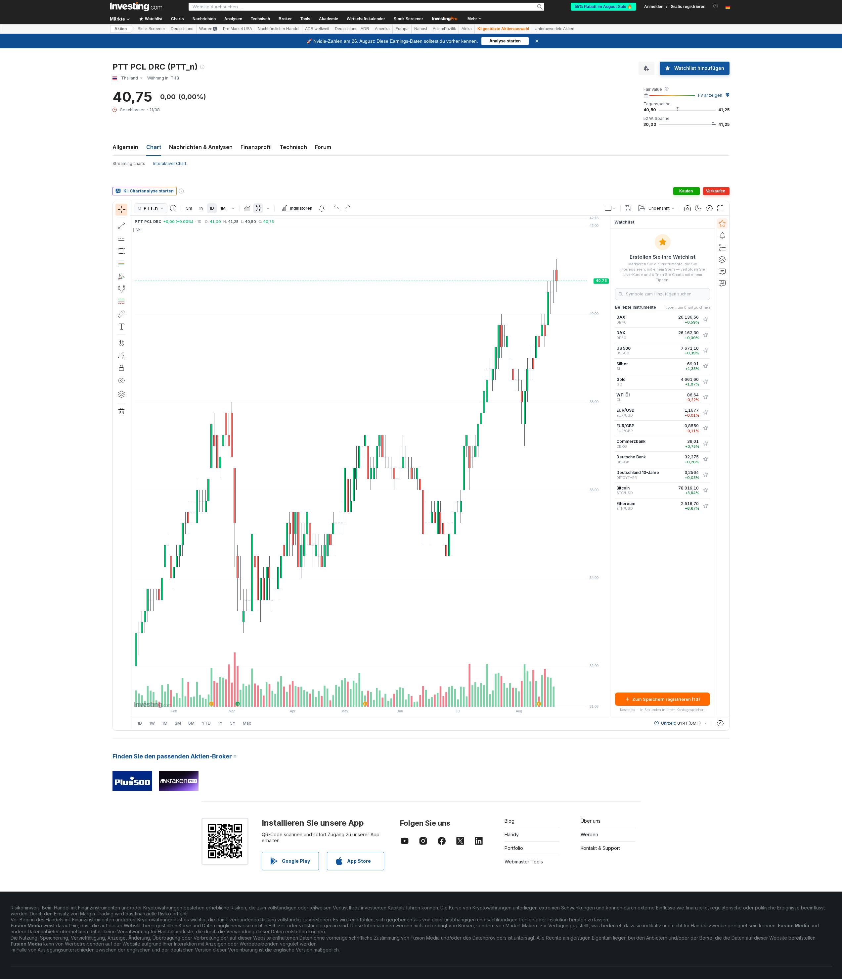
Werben (589, 834)
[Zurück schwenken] (370, 698)
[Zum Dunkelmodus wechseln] (698, 208)
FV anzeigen (710, 95)
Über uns (590, 821)
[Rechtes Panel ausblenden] (608, 466)
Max (247, 723)
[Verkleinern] (352, 698)
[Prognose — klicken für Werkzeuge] (121, 301)
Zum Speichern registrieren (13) (666, 699)
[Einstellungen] (720, 723)
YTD (206, 723)
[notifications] (716, 6)
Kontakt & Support (600, 848)
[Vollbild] (720, 208)
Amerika (382, 28)
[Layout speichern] (628, 208)
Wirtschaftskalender (366, 19)
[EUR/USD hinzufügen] (705, 412)
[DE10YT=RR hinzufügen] (705, 475)
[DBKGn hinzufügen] (705, 459)
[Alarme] (722, 235)
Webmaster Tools (524, 861)
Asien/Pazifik (444, 28)
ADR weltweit (317, 28)
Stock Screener (408, 19)
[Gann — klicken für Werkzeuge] (121, 276)
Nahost (420, 28)
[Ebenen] (121, 394)
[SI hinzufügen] (705, 366)
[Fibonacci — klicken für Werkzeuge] (121, 264)
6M (191, 723)
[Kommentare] (722, 271)
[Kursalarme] (322, 208)
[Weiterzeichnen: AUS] (121, 355)
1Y (220, 723)
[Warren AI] (722, 283)
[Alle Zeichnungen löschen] (121, 411)
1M (223, 208)
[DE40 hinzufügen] (705, 319)
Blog (509, 821)
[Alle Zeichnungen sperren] (121, 368)
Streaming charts (128, 163)
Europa (402, 28)
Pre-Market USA (237, 28)
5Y (233, 723)
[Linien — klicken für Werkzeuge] (121, 226)
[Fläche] (247, 208)
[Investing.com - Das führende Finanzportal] (136, 6)
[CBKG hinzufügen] (705, 443)
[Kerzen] (258, 208)
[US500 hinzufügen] (705, 350)
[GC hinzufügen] (705, 381)
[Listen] (722, 247)
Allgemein (125, 147)
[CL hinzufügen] (705, 397)
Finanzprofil (256, 147)
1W (152, 723)
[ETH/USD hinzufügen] (705, 506)
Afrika (467, 28)
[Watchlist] (722, 223)
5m (189, 208)
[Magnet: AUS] (121, 343)
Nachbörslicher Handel (278, 28)
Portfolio (514, 848)
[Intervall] (233, 208)
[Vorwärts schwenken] (379, 698)
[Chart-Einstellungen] (709, 208)
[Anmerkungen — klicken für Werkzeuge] (121, 327)
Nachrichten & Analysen (201, 147)
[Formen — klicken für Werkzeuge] (121, 251)
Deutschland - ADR (352, 28)
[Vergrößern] (361, 698)
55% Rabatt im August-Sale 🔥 (603, 6)
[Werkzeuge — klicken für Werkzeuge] (121, 314)
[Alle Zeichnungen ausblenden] (121, 380)
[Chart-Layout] (610, 208)
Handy (512, 834)
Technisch (293, 147)
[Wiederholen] (347, 208)
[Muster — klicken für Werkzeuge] (121, 289)
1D (211, 208)
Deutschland (182, 28)
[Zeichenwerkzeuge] (132, 466)
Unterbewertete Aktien (554, 28)
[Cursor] (121, 210)
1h (201, 208)
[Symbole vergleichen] (173, 208)
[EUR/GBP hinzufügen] (705, 428)
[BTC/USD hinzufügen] (705, 490)
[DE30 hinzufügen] (705, 335)
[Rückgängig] (336, 208)
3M (178, 723)
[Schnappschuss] (687, 208)
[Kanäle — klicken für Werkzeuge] (121, 238)
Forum (323, 147)
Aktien (120, 28)
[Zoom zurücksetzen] (388, 698)
